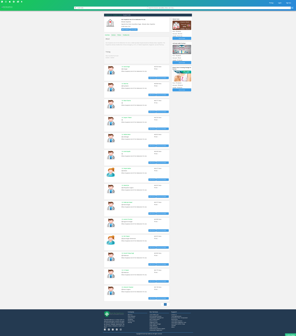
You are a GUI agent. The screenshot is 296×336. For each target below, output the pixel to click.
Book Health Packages (155, 324)
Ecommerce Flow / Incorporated (179, 318)
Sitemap (130, 322)
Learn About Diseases (176, 321)
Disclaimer (130, 319)
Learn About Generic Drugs (178, 324)
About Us (130, 314)
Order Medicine (153, 325)
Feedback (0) (126, 35)
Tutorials (173, 325)
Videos (173, 327)
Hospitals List (108, 15)
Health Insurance (154, 327)
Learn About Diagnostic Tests (178, 322)
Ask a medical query (154, 319)
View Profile (152, 77)
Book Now (182, 38)
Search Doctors (153, 321)
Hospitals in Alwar (117, 15)
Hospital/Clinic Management (157, 318)
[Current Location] (75, 8)
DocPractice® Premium (155, 316)
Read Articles (174, 319)
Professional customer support (157, 328)
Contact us (174, 314)
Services (113, 35)
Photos (119, 35)
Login (279, 3)
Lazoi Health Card (154, 314)
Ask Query (134, 29)
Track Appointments (176, 316)
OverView (107, 35)
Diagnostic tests (154, 322)
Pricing (271, 3)
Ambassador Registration (156, 330)
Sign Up (288, 3)
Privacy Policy (131, 321)
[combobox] (112, 8)
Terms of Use (131, 318)
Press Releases (131, 316)
